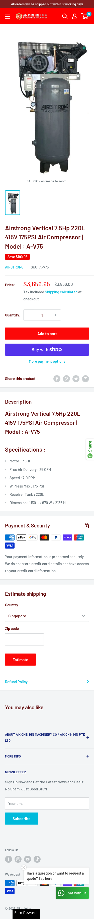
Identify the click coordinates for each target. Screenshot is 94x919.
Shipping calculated (61, 292)
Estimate (20, 659)
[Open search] (65, 16)
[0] (85, 16)
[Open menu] (7, 17)
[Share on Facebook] (56, 378)
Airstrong (14, 267)
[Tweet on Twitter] (75, 378)
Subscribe (22, 818)
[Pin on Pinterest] (66, 378)
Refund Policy (16, 681)
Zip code (12, 628)
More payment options (47, 361)
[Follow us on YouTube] (27, 859)
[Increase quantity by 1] (55, 315)
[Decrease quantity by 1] (29, 315)
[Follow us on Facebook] (8, 859)
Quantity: (12, 315)
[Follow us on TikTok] (37, 859)
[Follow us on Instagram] (18, 859)
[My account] (74, 16)
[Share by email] (85, 378)
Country (11, 605)
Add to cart (47, 333)
